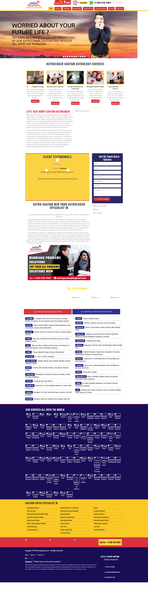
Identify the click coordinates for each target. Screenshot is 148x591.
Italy (70, 450)
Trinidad (69, 440)
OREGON (28, 370)
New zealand (76, 422)
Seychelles (83, 452)
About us (33, 557)
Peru (28, 497)
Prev (2, 34)
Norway (56, 450)
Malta (90, 463)
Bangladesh (90, 420)
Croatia (29, 463)
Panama (97, 440)
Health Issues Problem (33, 522)
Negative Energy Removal (67, 519)
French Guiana (104, 466)
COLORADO (79, 367)
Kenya (104, 430)
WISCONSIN (29, 401)
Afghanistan (63, 431)
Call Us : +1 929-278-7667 (110, 544)
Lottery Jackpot (64, 525)
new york (29, 327)
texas (28, 347)
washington (79, 329)
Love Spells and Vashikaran (101, 519)
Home (26, 557)
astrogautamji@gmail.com (112, 574)
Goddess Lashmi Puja (66, 532)
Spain (42, 450)
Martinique (118, 464)
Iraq (63, 450)
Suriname (56, 440)
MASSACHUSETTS (81, 379)
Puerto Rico (111, 441)
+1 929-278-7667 (110, 569)
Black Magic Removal (33, 510)
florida (28, 341)
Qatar (110, 419)
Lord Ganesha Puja (32, 532)
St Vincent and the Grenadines (97, 471)
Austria (118, 450)
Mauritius (104, 420)
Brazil (62, 497)
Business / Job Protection (35, 87)
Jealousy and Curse (99, 516)
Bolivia (42, 497)
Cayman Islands (56, 484)
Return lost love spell (115, 76)
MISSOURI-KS (29, 387)
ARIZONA (78, 374)
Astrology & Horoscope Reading (69, 513)
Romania (35, 464)
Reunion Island (76, 455)
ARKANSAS (29, 394)
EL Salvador (83, 483)
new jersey (29, 334)
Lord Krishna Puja (65, 535)
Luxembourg (77, 464)
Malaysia (49, 431)
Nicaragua (97, 481)
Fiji (44, 416)
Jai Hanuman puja (32, 528)
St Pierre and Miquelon (76, 488)
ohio (77, 392)
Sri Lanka (90, 432)
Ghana (35, 430)
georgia (78, 321)
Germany (49, 452)
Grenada (76, 440)
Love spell (96, 528)
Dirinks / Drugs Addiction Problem (36, 525)
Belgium (90, 452)
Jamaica (117, 440)
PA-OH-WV (29, 383)
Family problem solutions (101, 525)
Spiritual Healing (65, 516)
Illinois (28, 354)
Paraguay (49, 499)
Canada (63, 419)
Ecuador (35, 499)
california (29, 321)
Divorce (96, 510)
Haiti (42, 430)
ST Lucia (83, 440)
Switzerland (35, 452)
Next (145, 34)
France (42, 438)
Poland (104, 450)
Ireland (49, 438)
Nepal (76, 430)
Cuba (62, 480)
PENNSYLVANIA (30, 376)
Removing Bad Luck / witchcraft (69, 510)
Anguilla (42, 481)
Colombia (117, 481)
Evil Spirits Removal (99, 513)
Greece (97, 450)
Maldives (28, 431)
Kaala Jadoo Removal (66, 522)
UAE (70, 430)
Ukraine (49, 463)
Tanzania (110, 431)
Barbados (104, 440)
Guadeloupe (111, 464)
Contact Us (41, 557)
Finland (42, 463)
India (28, 419)
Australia (35, 420)
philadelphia (80, 343)
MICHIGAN (79, 361)
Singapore (29, 452)
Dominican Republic (90, 443)
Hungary (63, 464)
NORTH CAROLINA (31, 363)
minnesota (79, 347)
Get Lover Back (31, 513)
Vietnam (97, 420)
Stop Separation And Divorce (95, 88)
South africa (69, 422)
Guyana (63, 438)
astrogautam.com (110, 579)
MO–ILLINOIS (29, 359)
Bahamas (117, 420)
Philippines (83, 431)
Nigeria (97, 430)
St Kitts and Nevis (49, 483)
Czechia (111, 452)
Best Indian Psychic (99, 532)
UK (51, 416)
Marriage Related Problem (75, 87)
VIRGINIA (78, 354)
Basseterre (29, 481)
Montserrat (35, 481)
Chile (56, 497)
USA (56, 419)
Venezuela (111, 481)
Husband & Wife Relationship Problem (37, 516)
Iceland (56, 463)
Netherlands (35, 440)
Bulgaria (69, 464)
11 (84, 56)
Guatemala (70, 481)
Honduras (104, 481)
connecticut (80, 336)
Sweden (28, 440)
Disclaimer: (29, 563)
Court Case (63, 528)
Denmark (117, 431)
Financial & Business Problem (35, 519)
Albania (83, 463)
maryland (79, 325)
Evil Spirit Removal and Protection (55, 88)
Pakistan (56, 431)
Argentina (69, 499)
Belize (90, 480)
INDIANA (78, 385)
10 (82, 56)
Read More (35, 103)
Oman (83, 419)
